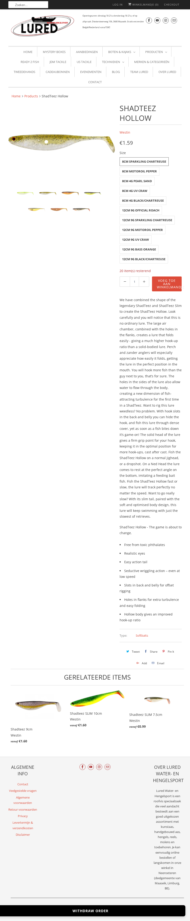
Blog (116, 72)
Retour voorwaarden (22, 809)
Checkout (171, 4)
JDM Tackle (58, 62)
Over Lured (167, 72)
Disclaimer (23, 834)
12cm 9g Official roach (140, 210)
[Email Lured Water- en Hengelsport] (174, 20)
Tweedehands (24, 72)
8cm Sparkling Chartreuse (144, 161)
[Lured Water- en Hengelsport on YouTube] (157, 20)
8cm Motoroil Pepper (139, 171)
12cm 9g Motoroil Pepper (142, 230)
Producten (154, 52)
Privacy (23, 816)
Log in (118, 4)
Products (31, 96)
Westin (125, 132)
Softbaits (142, 635)
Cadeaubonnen (58, 72)
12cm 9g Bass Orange (139, 249)
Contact (95, 82)
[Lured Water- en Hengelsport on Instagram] (166, 20)
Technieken (111, 62)
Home (27, 52)
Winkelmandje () (144, 4)
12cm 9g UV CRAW (135, 239)
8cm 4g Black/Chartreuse (143, 200)
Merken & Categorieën (151, 62)
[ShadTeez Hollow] (61, 143)
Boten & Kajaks (119, 52)
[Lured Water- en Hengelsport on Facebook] (149, 20)
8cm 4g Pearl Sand (137, 181)
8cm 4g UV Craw (134, 191)
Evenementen (90, 72)
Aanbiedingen (87, 52)
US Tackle (84, 62)
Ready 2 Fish (30, 62)
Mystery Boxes (54, 52)
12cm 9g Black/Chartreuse (143, 259)
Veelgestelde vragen (23, 791)
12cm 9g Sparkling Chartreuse (147, 220)
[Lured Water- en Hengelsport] (43, 27)
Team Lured (139, 72)
